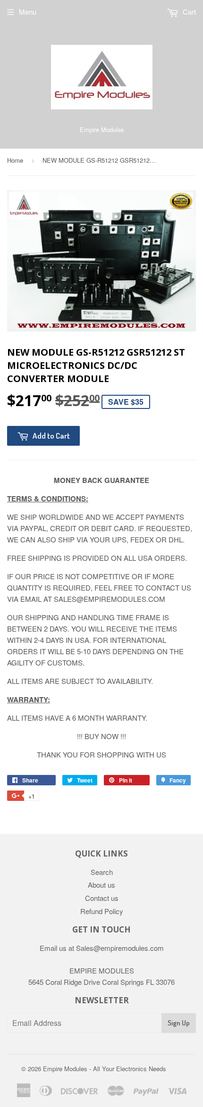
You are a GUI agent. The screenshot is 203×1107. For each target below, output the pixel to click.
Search (102, 872)
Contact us (101, 898)
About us (101, 885)
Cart (188, 12)
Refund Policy (101, 911)
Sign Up (179, 1022)
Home (15, 160)
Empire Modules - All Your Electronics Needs (104, 1068)
